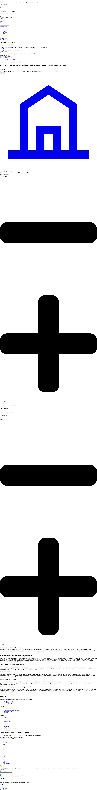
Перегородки (8, 720)
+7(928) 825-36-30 (9, 703)
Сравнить (5, 762)
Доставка (7, 727)
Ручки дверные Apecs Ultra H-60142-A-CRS (10, 50)
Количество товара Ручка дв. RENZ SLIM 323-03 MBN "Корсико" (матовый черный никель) (22, 71)
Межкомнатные (8, 717)
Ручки (14, 47)
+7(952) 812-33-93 (4, 16)
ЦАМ (10, 415)
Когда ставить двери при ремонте (12, 710)
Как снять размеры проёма (11, 709)
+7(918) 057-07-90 (9, 702)
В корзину (2, 72)
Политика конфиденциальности (12, 728)
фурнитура (10, 47)
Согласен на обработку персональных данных (11, 775)
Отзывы (7, 712)
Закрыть (2, 766)
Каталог (6, 47)
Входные (7, 718)
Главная (2, 47)
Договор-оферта (9, 730)
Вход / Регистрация (7, 763)
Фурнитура (7, 721)
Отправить (3, 778)
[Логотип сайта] (8, 9)
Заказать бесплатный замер (6, 17)
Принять (2, 769)
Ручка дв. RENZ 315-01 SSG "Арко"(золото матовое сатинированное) (16, 53)
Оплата (7, 726)
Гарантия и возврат (9, 711)
